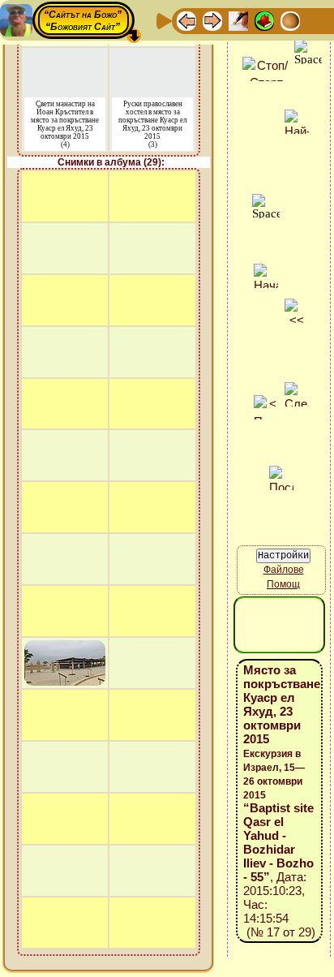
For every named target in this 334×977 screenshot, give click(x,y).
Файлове (283, 569)
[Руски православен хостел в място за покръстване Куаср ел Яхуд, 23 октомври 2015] (153, 58)
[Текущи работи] (290, 20)
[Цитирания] (264, 20)
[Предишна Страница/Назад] (186, 20)
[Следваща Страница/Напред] (212, 20)
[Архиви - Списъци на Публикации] (238, 20)
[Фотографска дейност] (316, 20)
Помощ (283, 584)
